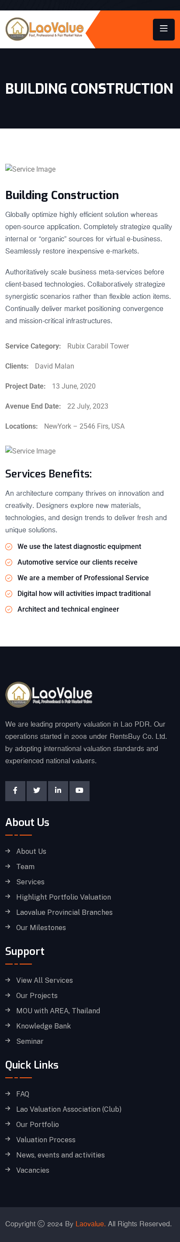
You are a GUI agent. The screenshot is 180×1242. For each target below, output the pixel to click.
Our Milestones (41, 928)
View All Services (44, 981)
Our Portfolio (37, 1125)
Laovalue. (91, 1224)
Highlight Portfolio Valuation (63, 897)
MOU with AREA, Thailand (58, 1011)
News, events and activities (60, 1155)
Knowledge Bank (43, 1026)
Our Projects (37, 996)
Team (25, 867)
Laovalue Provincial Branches (64, 913)
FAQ (22, 1094)
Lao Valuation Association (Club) (68, 1109)
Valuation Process (46, 1140)
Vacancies (32, 1170)
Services (30, 882)
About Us (31, 852)
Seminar (30, 1042)
